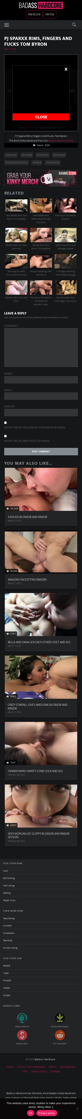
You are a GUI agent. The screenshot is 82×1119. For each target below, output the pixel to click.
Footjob (6, 988)
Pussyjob (7, 980)
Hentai (49, 14)
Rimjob (6, 995)
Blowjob (6, 966)
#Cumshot (42, 155)
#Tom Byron (52, 162)
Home (10, 1066)
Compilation (8, 933)
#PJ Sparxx (59, 155)
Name (9, 374)
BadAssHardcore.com (60, 140)
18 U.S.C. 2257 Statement (31, 1066)
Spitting (6, 893)
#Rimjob (36, 162)
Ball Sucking (9, 878)
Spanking (7, 940)
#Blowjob (26, 155)
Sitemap (55, 1071)
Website (9, 406)
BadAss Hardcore (45, 1059)
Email (9, 390)
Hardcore (34, 14)
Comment (11, 326)
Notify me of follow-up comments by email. (35, 427)
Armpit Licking (10, 948)
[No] (77, 1109)
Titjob (6, 973)
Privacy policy (46, 1113)
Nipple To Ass (9, 900)
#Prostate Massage (16, 162)
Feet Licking (8, 886)
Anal (5, 871)
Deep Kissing (8, 918)
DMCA (52, 1066)
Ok (30, 1113)
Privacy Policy (39, 1071)
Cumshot (7, 926)
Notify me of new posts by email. (27, 441)
